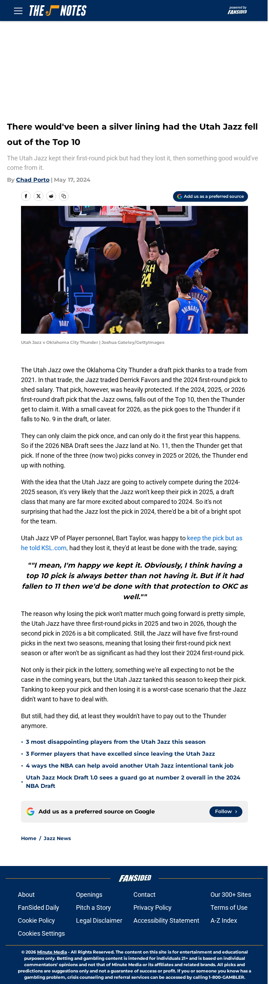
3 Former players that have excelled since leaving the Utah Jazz (120, 753)
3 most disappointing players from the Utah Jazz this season (116, 742)
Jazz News (57, 838)
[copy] (64, 196)
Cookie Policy (36, 920)
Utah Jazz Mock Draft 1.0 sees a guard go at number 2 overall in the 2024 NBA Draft (133, 781)
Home (28, 838)
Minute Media (52, 952)
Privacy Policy (152, 907)
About (26, 894)
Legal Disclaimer (99, 920)
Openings (89, 894)
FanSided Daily (38, 907)
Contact (144, 894)
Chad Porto (32, 179)
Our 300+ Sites (231, 894)
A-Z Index (224, 920)
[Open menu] (18, 10)
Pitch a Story (93, 907)
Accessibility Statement (166, 920)
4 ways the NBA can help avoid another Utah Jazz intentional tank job (130, 765)
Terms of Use (229, 907)
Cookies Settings (41, 933)
